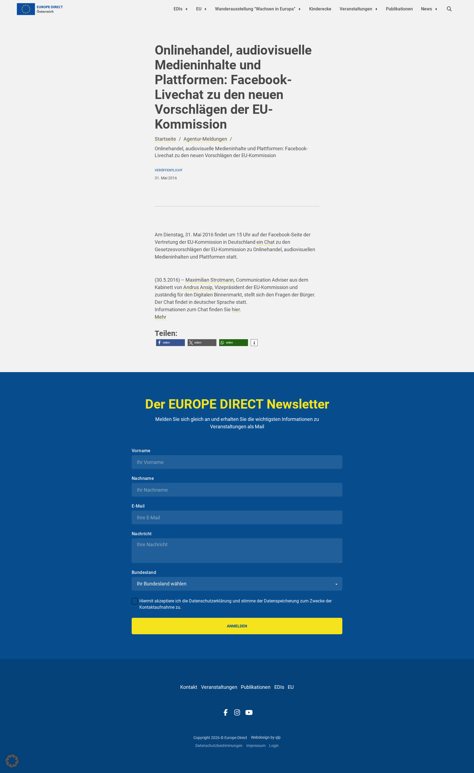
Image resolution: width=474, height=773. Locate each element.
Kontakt (188, 687)
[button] (170, 342)
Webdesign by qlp (266, 737)
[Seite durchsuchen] (449, 9)
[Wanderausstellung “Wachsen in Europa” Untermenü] (299, 9)
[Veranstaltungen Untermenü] (376, 9)
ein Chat (265, 242)
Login (274, 745)
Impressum (256, 745)
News (426, 9)
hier (236, 309)
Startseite (165, 139)
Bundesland (144, 572)
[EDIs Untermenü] (186, 9)
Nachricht (142, 534)
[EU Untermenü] (205, 9)
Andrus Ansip (197, 287)
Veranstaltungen (356, 9)
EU (198, 9)
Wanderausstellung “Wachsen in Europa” (255, 9)
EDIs (178, 9)
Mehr (160, 317)
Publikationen (399, 9)
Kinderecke (320, 9)
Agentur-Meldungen (205, 139)
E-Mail (138, 506)
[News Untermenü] (436, 9)
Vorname (141, 451)
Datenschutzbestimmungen (218, 745)
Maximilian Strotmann (209, 280)
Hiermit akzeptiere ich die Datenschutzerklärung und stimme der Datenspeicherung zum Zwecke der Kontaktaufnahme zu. (235, 604)
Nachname (143, 478)
